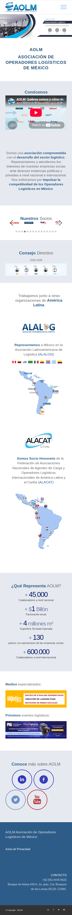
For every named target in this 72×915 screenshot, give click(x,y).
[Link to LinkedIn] (48, 909)
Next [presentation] (60, 222)
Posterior (58, 699)
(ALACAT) (45, 482)
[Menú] (62, 7)
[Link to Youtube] (64, 909)
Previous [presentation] (11, 222)
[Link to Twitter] (58, 909)
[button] (16, 232)
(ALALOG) (46, 354)
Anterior (13, 699)
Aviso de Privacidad (17, 849)
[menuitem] (62, 7)
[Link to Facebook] (53, 909)
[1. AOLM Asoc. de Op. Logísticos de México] (29, 7)
